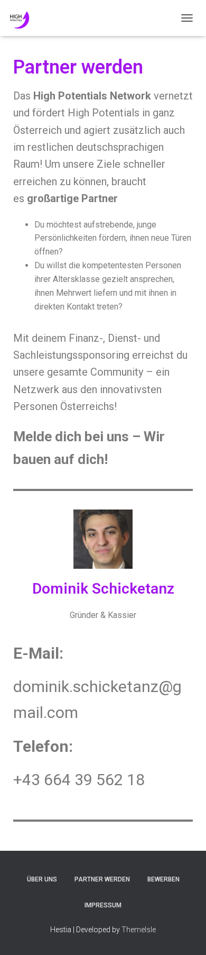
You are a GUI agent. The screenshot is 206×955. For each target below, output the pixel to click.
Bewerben (163, 879)
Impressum (103, 905)
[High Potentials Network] (74, 18)
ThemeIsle (138, 929)
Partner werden (102, 879)
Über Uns (42, 879)
